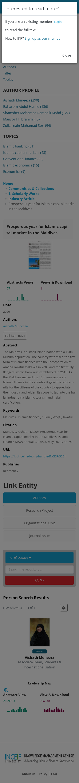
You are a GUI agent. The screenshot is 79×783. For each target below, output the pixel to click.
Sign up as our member (43, 38)
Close (66, 55)
